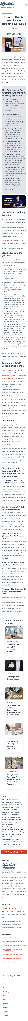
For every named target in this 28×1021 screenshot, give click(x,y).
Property (14, 832)
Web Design (16, 844)
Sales (12, 834)
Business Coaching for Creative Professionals (12, 949)
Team (17, 839)
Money (11, 822)
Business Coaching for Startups (12, 954)
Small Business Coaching (10, 937)
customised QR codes (19, 427)
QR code (21, 300)
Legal (4, 819)
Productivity (19, 829)
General (12, 817)
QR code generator (12, 425)
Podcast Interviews (8, 824)
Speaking (6, 991)
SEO (3, 836)
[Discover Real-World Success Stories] (14, 201)
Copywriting (18, 804)
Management (11, 819)
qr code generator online (9, 73)
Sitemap (5, 1015)
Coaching (18, 802)
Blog (3, 799)
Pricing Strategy (7, 827)
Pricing (5, 988)
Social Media (10, 836)
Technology (14, 28)
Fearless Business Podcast (10, 812)
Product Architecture (8, 829)
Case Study (6, 984)
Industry (18, 817)
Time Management (16, 841)
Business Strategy (7, 802)
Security (18, 834)
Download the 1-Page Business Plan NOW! (14, 852)
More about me (6, 898)
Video (9, 844)
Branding (15, 799)
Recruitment (6, 834)
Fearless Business (8, 980)
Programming (6, 832)
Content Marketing (7, 804)
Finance (4, 814)
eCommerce (6, 809)
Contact (5, 1003)
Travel (4, 844)
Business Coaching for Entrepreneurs (14, 945)
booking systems (8, 378)
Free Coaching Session (13, 908)
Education (14, 809)
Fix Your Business (14, 814)
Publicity (21, 832)
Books (9, 799)
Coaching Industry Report (10, 962)
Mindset (4, 822)
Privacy (5, 1007)
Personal (16, 822)
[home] (7, 5)
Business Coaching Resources (12, 958)
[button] (26, 4)
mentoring (19, 883)
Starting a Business (8, 839)
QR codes (10, 240)
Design (17, 807)
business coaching (7, 883)
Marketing (19, 819)
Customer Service (7, 807)
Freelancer (5, 817)
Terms (5, 1011)
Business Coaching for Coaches (12, 941)
